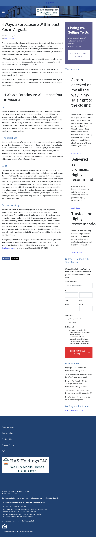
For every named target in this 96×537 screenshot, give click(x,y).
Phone (67, 305)
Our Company (8, 427)
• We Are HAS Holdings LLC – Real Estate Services (19, 512)
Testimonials (7, 433)
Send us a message (9, 248)
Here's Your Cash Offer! (77, 353)
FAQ (3, 451)
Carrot (31, 531)
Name (67, 291)
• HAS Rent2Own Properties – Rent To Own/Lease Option (22, 514)
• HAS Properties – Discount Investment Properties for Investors (24, 509)
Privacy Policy (8, 445)
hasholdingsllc (10, 38)
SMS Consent (69, 327)
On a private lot (75, 319)
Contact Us (7, 439)
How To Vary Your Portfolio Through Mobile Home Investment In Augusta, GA (76, 384)
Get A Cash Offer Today (74, 411)
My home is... (69, 315)
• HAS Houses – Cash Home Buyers (14, 507)
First (66, 300)
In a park (73, 322)
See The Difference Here (79, 55)
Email (81, 305)
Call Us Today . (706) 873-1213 (48, 3)
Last (80, 300)
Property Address (71, 281)
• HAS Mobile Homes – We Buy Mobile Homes (17, 516)
